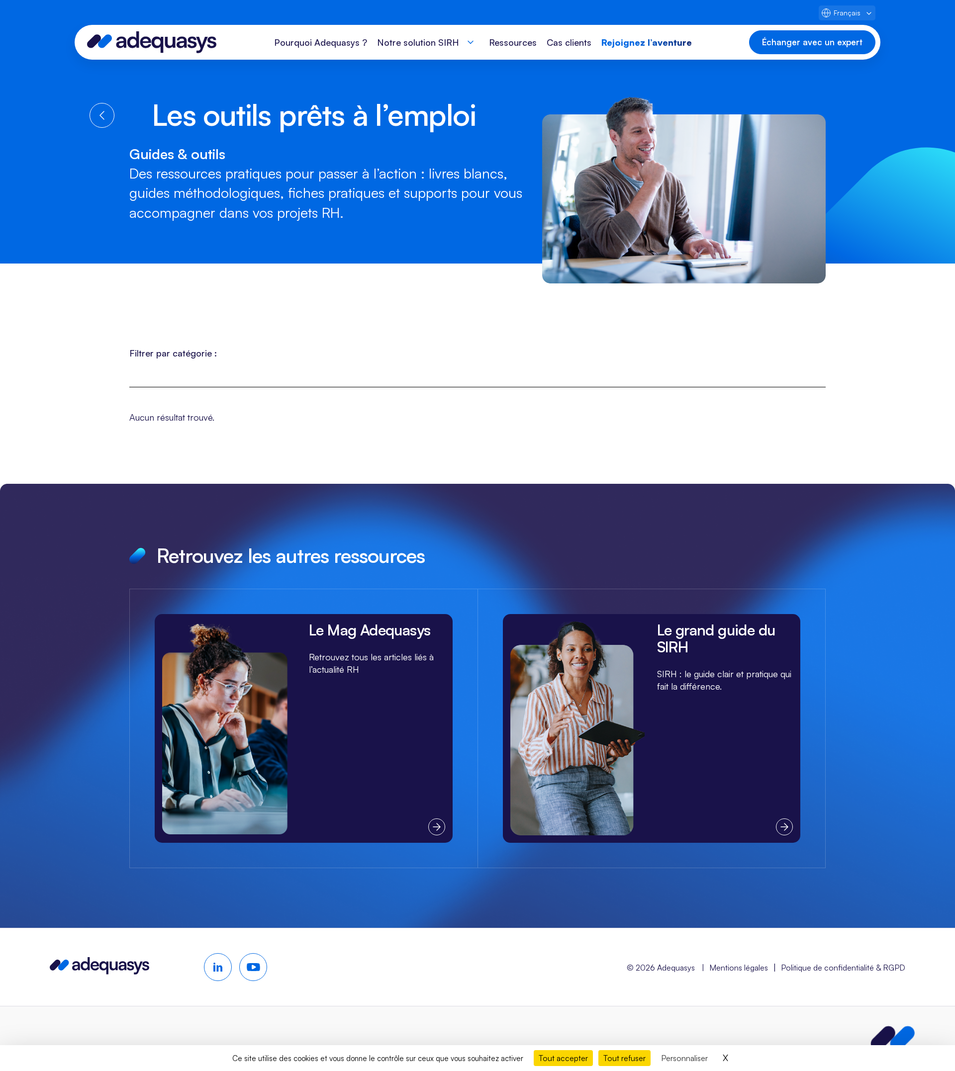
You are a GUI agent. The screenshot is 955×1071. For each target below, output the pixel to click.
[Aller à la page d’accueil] (99, 971)
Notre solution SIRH (418, 42)
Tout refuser (624, 1058)
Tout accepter (563, 1058)
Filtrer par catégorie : (173, 353)
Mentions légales (738, 968)
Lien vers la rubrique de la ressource (304, 728)
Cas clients (569, 42)
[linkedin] (218, 967)
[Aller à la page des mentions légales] (893, 1039)
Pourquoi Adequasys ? (320, 42)
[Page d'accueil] (151, 42)
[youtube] (253, 967)
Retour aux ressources (102, 115)
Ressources (513, 42)
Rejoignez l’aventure (646, 42)
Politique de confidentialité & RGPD (843, 968)
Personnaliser (684, 1058)
